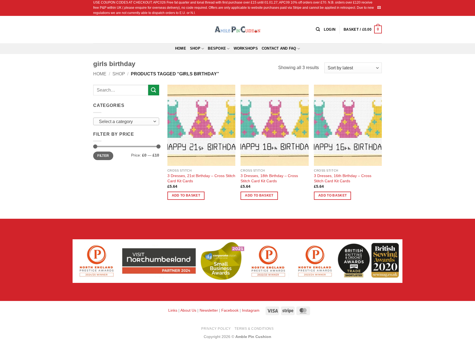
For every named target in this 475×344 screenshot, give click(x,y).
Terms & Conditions (254, 329)
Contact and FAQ (279, 48)
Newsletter (208, 310)
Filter (103, 156)
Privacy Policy (216, 329)
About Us (188, 310)
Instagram (250, 310)
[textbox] (125, 122)
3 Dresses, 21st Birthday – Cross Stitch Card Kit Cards (201, 178)
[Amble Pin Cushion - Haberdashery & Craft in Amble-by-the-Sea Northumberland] (237, 29)
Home (180, 48)
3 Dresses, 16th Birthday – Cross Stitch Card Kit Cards (342, 178)
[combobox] (126, 121)
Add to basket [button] (186, 195)
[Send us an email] (379, 8)
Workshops (246, 48)
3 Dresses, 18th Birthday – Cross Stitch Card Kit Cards (269, 178)
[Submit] (153, 90)
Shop (195, 48)
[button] (363, 29)
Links (173, 310)
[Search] (318, 29)
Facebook (230, 310)
